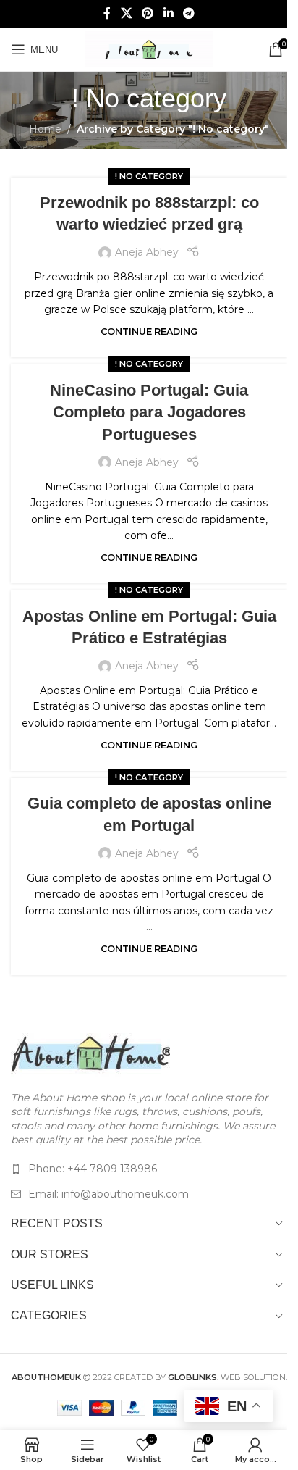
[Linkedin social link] (168, 13)
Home (45, 128)
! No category (149, 176)
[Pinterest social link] (147, 13)
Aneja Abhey (147, 252)
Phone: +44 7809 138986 (92, 1168)
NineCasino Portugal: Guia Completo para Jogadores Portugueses (149, 412)
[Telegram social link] (188, 13)
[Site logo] (149, 48)
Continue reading (149, 331)
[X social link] (126, 13)
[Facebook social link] (107, 13)
